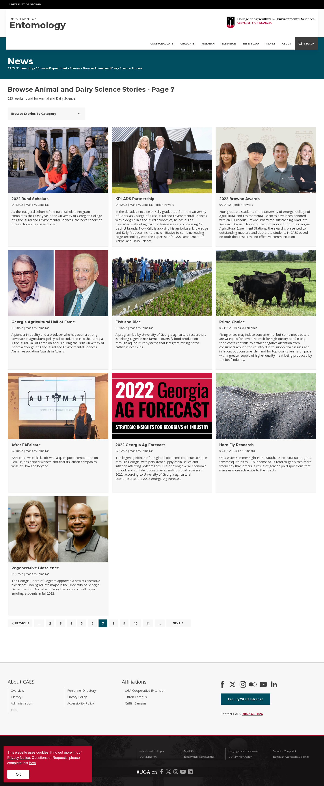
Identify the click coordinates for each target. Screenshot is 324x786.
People (270, 43)
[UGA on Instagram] (176, 772)
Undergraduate (161, 43)
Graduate (187, 43)
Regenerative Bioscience (35, 568)
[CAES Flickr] (253, 685)
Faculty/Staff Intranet (245, 699)
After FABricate (26, 445)
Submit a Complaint (284, 751)
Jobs (14, 710)
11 (148, 623)
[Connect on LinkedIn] (274, 685)
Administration (21, 703)
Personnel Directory (81, 690)
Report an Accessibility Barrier (291, 756)
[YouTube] (263, 685)
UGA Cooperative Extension (145, 690)
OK (18, 774)
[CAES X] (233, 685)
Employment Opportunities (199, 756)
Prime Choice (232, 322)
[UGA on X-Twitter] (169, 772)
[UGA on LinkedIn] (190, 772)
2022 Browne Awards (239, 199)
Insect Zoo (251, 43)
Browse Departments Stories (58, 68)
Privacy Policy (77, 697)
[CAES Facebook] (222, 685)
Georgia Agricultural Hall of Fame (43, 322)
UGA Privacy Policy (240, 756)
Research (208, 43)
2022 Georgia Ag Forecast (140, 445)
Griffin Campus (135, 703)
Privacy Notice (18, 757)
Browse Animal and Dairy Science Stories (112, 68)
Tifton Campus (136, 697)
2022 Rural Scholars (29, 199)
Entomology (26, 68)
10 (135, 623)
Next (177, 623)
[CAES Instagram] (243, 685)
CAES (11, 68)
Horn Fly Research (236, 445)
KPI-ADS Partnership (134, 199)
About (286, 43)
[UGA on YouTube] (183, 772)
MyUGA (189, 751)
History (16, 697)
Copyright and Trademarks (243, 751)
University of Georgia (25, 4)
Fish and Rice (128, 322)
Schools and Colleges (152, 751)
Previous (22, 623)
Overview (17, 690)
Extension (229, 43)
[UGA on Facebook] (162, 772)
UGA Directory (148, 756)
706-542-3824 (252, 714)
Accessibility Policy (80, 703)
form (32, 762)
